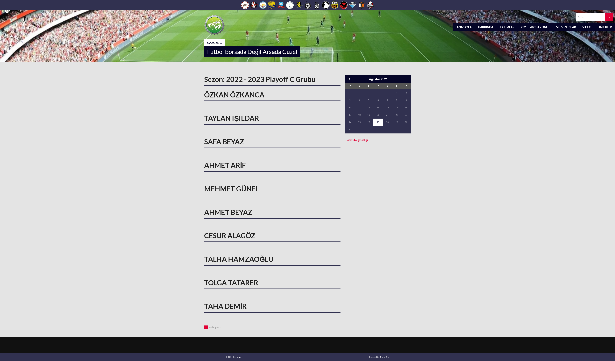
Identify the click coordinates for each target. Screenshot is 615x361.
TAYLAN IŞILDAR (231, 118)
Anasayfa (464, 27)
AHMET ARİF (225, 165)
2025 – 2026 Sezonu (534, 27)
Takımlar (507, 27)
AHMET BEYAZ (228, 212)
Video (586, 27)
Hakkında (485, 27)
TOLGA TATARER (231, 282)
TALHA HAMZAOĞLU (239, 259)
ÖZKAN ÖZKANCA (234, 95)
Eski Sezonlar (565, 27)
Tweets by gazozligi (356, 140)
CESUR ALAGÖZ (229, 235)
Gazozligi (214, 42)
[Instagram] (7, 10)
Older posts (213, 327)
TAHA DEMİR (225, 306)
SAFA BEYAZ (224, 141)
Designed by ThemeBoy (379, 357)
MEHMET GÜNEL (231, 189)
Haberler (605, 27)
